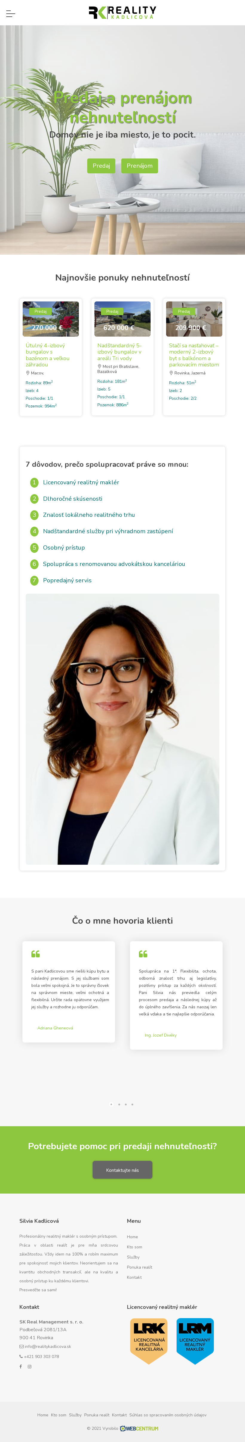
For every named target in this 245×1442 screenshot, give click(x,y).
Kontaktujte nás (122, 1170)
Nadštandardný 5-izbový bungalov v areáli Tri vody (119, 352)
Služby (133, 1257)
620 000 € (118, 328)
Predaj (101, 166)
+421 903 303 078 (41, 1356)
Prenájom (140, 166)
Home (132, 1237)
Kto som (134, 1247)
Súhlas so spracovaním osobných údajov (167, 1415)
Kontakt (134, 1277)
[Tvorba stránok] (139, 1428)
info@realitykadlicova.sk (47, 1346)
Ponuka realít (139, 1267)
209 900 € (190, 328)
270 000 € (47, 328)
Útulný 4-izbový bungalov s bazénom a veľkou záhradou (48, 355)
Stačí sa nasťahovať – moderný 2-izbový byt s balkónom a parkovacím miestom (194, 355)
